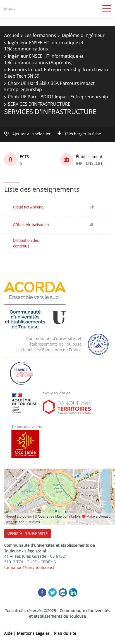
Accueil (11, 35)
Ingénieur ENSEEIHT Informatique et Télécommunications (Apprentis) (43, 59)
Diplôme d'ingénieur (83, 35)
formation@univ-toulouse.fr (30, 567)
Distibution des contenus (26, 243)
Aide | (10, 633)
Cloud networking (28, 207)
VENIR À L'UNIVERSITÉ (28, 533)
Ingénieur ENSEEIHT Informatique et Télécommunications (43, 46)
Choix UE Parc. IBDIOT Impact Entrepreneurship (58, 97)
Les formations (40, 35)
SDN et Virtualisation (31, 224)
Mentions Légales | (35, 633)
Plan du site (65, 633)
